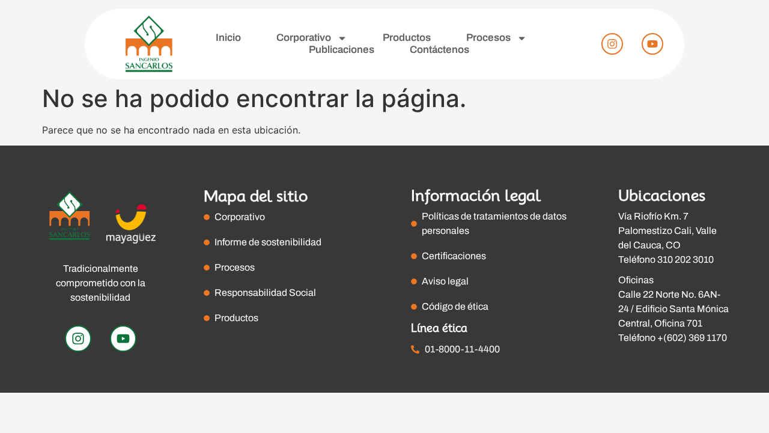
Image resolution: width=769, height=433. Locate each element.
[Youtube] (652, 44)
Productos (407, 37)
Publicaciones (341, 49)
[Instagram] (612, 44)
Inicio (228, 37)
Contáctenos (439, 49)
